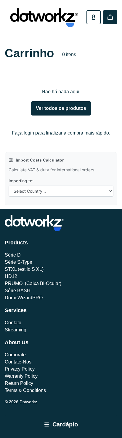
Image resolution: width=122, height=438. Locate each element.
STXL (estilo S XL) (24, 269)
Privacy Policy (20, 368)
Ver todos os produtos (61, 108)
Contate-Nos (18, 361)
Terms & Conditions (25, 390)
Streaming (15, 329)
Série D (13, 254)
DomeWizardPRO (24, 297)
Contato (13, 322)
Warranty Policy (21, 376)
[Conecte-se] (93, 17)
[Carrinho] (110, 17)
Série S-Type (18, 262)
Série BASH (17, 290)
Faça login (23, 132)
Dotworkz (28, 401)
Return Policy (19, 383)
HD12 (11, 276)
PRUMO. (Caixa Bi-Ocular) (33, 283)
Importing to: (21, 180)
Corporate (15, 354)
